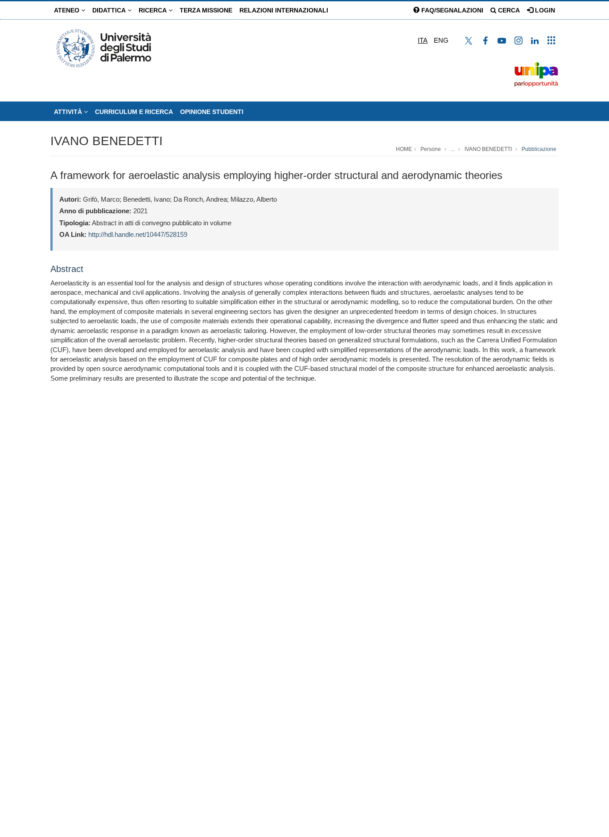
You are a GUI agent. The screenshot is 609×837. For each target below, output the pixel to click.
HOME (404, 149)
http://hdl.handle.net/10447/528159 (137, 234)
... (453, 149)
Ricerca (154, 10)
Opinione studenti (211, 111)
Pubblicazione (539, 149)
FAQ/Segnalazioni (451, 10)
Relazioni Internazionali (283, 10)
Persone (430, 149)
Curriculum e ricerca (134, 111)
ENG (441, 40)
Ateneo (67, 10)
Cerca (508, 10)
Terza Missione (206, 10)
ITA (423, 40)
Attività (69, 111)
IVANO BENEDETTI (106, 141)
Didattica (110, 10)
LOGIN (544, 10)
